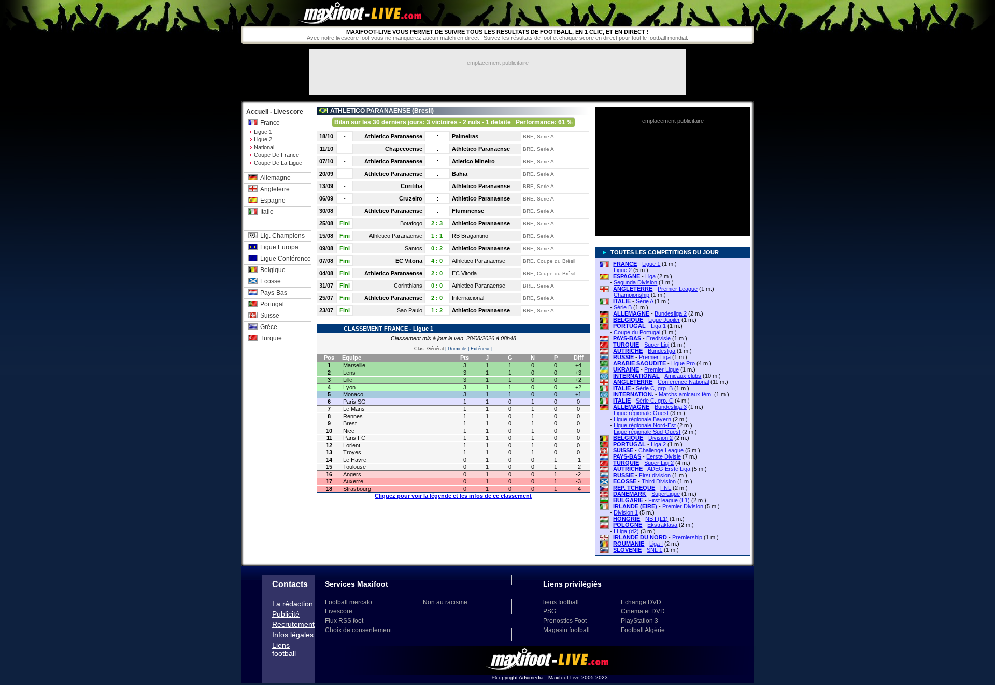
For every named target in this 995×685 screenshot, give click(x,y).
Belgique (273, 270)
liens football (561, 602)
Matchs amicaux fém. (686, 394)
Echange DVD (641, 602)
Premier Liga (655, 357)
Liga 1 (658, 326)
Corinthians (408, 285)
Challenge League (661, 450)
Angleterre (275, 189)
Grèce (268, 327)
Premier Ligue (661, 369)
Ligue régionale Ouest (641, 413)
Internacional (468, 298)
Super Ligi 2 (659, 463)
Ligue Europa (279, 247)
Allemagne (275, 177)
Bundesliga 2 (671, 313)
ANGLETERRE (632, 289)
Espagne (273, 200)
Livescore (338, 611)
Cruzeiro (410, 198)
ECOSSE (624, 481)
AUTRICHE (628, 351)
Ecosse (270, 281)
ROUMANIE (628, 543)
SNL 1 (654, 550)
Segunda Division (635, 282)
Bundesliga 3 (671, 407)
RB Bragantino (470, 236)
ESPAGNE (626, 276)
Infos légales (293, 635)
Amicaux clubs (682, 376)
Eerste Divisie (663, 456)
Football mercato (348, 602)
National (264, 147)
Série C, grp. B (654, 388)
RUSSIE (623, 357)
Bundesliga (661, 351)
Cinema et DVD (643, 611)
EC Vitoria (408, 261)
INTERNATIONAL (636, 376)
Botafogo (411, 223)
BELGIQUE (628, 320)
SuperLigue (665, 494)
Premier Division (682, 506)
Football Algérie (643, 630)
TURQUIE (626, 344)
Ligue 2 (263, 139)
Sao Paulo (409, 310)
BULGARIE (628, 500)
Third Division (659, 481)
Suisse (269, 315)
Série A (644, 301)
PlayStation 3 (639, 620)
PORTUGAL (629, 326)
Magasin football (566, 630)
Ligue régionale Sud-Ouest (647, 432)
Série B (623, 307)
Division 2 (660, 438)
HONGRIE (626, 519)
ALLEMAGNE (631, 313)
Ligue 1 (263, 132)
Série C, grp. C (654, 400)
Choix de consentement (358, 630)
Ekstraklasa (662, 525)
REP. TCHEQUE (634, 487)
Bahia (459, 173)
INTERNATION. (633, 394)
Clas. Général (429, 348)
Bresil (423, 111)
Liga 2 (658, 444)
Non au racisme (445, 602)
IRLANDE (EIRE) (635, 506)
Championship (631, 295)
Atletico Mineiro (473, 161)
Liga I (656, 543)
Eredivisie (658, 338)
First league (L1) (669, 500)
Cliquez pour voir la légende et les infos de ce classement (453, 496)
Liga (650, 276)
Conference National (683, 382)
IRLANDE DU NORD (640, 537)
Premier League (678, 289)
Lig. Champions (282, 235)
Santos (413, 248)
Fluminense (468, 211)
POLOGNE (627, 525)
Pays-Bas (273, 292)
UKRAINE (626, 369)
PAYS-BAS (627, 338)
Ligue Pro (683, 363)
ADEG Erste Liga (668, 469)
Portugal (272, 304)
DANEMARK (629, 494)
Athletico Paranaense (393, 136)
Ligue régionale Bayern (642, 419)
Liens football (284, 649)
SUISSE (623, 450)
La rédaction (292, 604)
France (270, 122)
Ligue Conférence (285, 258)
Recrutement (293, 624)
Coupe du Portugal (637, 332)
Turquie (271, 338)
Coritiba (411, 186)
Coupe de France (276, 155)
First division (655, 475)
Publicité (286, 614)
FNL (665, 487)
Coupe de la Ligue (278, 163)
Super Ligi (656, 344)
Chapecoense (403, 149)
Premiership (687, 537)
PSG (549, 611)
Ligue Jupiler (664, 320)
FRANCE (625, 264)
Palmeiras (465, 136)
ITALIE (622, 301)
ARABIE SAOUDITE (639, 363)
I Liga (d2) (626, 531)
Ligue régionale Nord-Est (645, 425)
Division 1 (626, 512)
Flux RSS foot (344, 620)
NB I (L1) (656, 519)
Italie (267, 212)
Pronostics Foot (565, 620)
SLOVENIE (627, 550)
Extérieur (480, 348)
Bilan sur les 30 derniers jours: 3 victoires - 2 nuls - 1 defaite (453, 122)
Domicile (457, 348)
